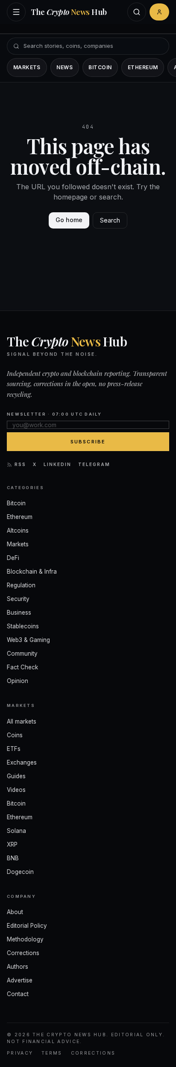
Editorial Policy (27, 925)
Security (18, 598)
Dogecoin (20, 871)
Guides (16, 776)
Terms (51, 1053)
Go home (69, 219)
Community (22, 653)
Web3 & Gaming (28, 639)
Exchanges (22, 762)
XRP (12, 844)
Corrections (23, 953)
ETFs (14, 748)
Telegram (94, 464)
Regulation (21, 585)
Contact (18, 994)
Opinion (17, 680)
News (64, 67)
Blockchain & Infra (32, 571)
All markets (21, 721)
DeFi (13, 557)
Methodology (25, 939)
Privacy (20, 1053)
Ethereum (143, 67)
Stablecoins (23, 626)
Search (110, 220)
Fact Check (22, 667)
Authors (17, 966)
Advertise (19, 980)
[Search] (136, 12)
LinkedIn (57, 464)
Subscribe (88, 442)
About (15, 912)
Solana (16, 830)
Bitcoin (99, 67)
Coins (15, 735)
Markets (27, 67)
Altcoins (18, 530)
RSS (20, 464)
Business (19, 612)
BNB (13, 858)
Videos (16, 789)
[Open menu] (16, 12)
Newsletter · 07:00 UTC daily (54, 414)
